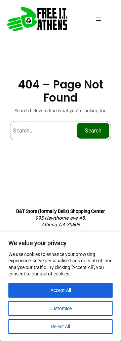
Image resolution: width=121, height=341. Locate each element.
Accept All (60, 290)
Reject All (60, 326)
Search (93, 130)
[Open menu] (98, 19)
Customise (60, 308)
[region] (60, 286)
